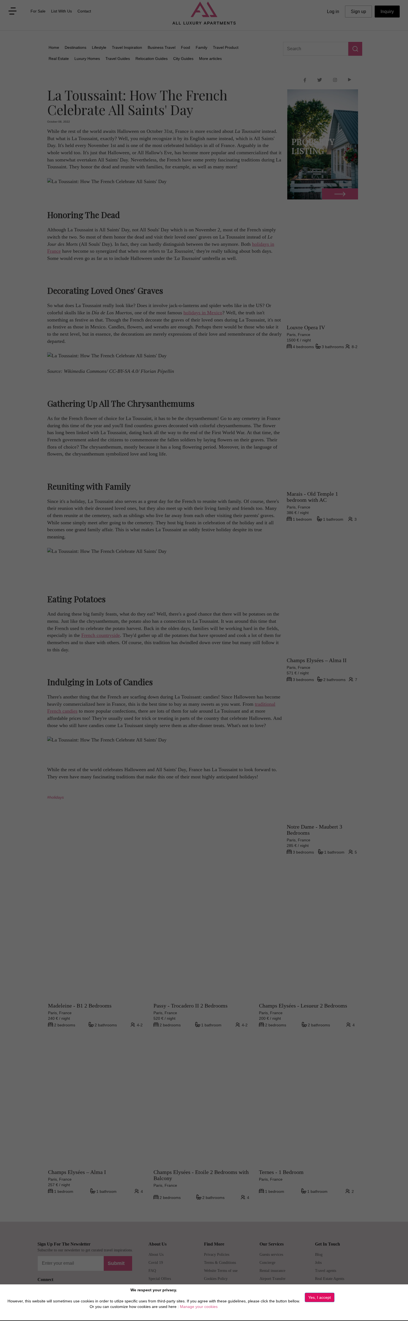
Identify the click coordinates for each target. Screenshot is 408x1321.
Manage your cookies (199, 1306)
